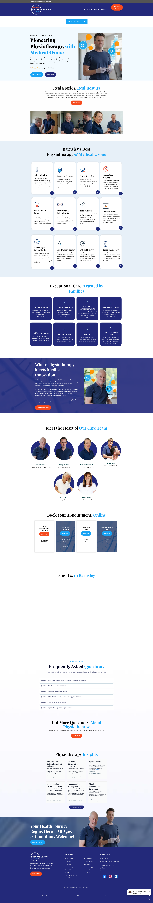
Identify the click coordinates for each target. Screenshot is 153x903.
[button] (55, 769)
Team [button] (96, 9)
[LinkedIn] (116, 876)
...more (62, 773)
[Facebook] (104, 876)
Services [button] (87, 9)
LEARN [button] (103, 9)
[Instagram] (110, 876)
